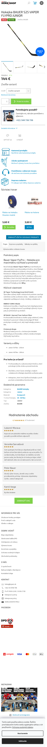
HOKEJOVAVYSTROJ (12, 602)
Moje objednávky (7, 535)
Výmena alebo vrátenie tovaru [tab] (14, 249)
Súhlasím (23, 741)
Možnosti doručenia (8, 95)
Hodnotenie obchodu (23, 415)
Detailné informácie (8, 128)
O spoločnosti (6, 566)
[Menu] (41, 3)
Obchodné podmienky (9, 556)
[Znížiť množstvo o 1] (10, 102)
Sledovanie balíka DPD (9, 539)
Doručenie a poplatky (9, 549)
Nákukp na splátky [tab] (31, 244)
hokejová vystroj (11, 595)
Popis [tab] (5, 244)
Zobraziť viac (23, 501)
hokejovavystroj (11, 598)
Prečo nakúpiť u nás (8, 520)
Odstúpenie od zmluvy (9, 542)
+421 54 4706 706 (11, 588)
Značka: (22, 19)
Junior (19, 392)
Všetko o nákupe (7, 523)
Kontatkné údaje (7, 573)
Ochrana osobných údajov (22, 727)
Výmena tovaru (6, 545)
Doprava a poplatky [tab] (16, 244)
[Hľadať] (29, 3)
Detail (29, 227)
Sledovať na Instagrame (21, 715)
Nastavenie (23, 733)
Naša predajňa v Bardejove (10, 570)
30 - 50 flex (21, 398)
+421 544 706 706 (24, 120)
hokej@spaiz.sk (10, 584)
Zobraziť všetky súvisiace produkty (23, 237)
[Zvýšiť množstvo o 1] (10, 100)
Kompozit (21, 395)
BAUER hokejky (23, 389)
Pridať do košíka (23, 101)
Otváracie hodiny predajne (10, 517)
